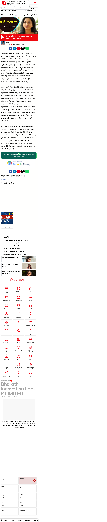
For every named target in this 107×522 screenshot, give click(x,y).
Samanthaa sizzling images (11, 249)
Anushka (27, 14)
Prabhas (12, 14)
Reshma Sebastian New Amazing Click (14, 254)
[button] (10, 48)
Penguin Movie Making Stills (11, 243)
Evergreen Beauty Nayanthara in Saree (15, 246)
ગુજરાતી (34, 6)
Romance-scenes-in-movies (8, 10)
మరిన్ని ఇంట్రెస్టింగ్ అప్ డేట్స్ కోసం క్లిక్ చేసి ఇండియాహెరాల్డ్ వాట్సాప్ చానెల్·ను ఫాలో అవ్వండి (19, 155)
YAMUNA (4, 179)
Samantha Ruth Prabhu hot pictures (14, 251)
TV (11, 44)
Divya (7, 42)
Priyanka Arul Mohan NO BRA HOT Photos (15, 240)
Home (7, 44)
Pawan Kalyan (5, 14)
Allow (21, 8)
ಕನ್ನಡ (29, 6)
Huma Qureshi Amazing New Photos (10, 266)
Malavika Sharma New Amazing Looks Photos (11, 272)
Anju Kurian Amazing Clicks (10, 258)
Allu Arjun (34, 14)
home (1, 520)
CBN (18, 14)
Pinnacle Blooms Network (25, 10)
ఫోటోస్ (6, 237)
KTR (22, 14)
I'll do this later (8, 8)
